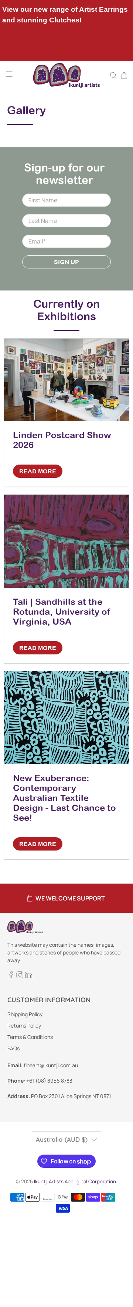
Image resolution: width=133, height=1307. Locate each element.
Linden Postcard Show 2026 (62, 440)
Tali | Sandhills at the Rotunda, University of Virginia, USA (61, 611)
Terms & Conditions (30, 1036)
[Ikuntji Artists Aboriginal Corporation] (66, 75)
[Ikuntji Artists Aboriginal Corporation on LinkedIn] (28, 976)
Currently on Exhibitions (66, 309)
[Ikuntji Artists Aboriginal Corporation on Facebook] (10, 976)
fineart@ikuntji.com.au (51, 1065)
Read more (37, 471)
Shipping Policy (24, 1014)
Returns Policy (24, 1025)
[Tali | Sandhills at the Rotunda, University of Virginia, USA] (66, 541)
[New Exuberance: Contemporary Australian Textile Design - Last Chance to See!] (66, 718)
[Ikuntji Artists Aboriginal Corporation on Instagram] (19, 976)
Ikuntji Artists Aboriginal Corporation (75, 1181)
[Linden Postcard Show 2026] (66, 380)
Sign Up (66, 262)
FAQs (13, 1048)
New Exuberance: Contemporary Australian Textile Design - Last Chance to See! (64, 798)
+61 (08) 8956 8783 (49, 1080)
